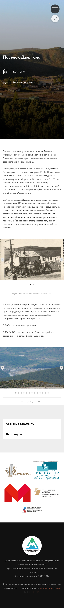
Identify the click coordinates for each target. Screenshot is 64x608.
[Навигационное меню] (55, 8)
